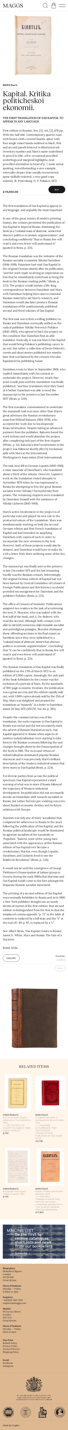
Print (60, 968)
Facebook (8, 1363)
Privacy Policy (10, 1346)
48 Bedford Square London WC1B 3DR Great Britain (12, 1276)
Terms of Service (11, 1349)
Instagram (8, 1365)
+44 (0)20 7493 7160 (13, 1300)
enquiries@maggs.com (14, 1303)
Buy (57, 189)
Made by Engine (11, 1425)
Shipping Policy (11, 1352)
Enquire (11, 958)
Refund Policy (10, 1343)
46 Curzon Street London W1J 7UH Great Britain (12, 1316)
